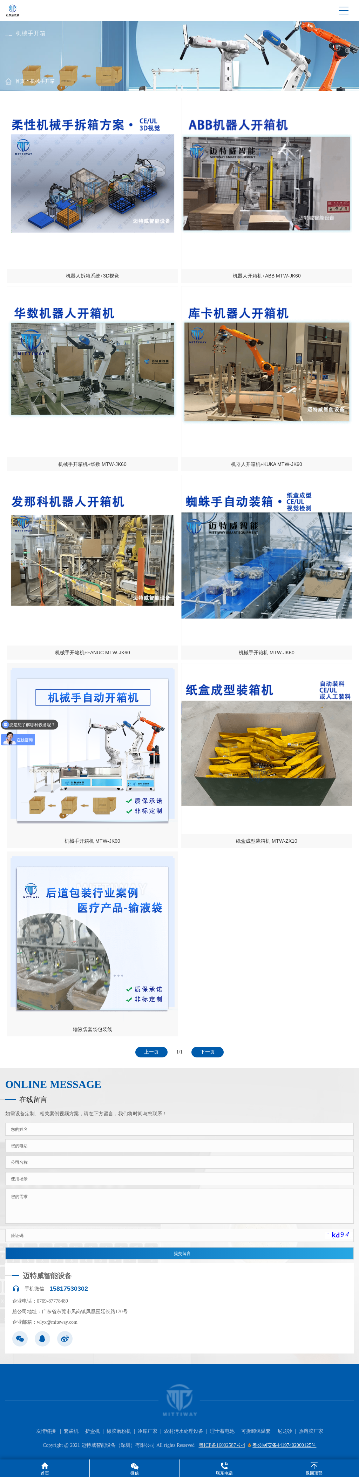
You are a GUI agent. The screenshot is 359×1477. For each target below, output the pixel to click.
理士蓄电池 (222, 1431)
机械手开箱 (42, 81)
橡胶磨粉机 (119, 1431)
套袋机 (71, 1431)
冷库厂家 (147, 1431)
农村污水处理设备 (183, 1431)
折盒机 (92, 1431)
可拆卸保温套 (256, 1431)
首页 (20, 81)
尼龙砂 (284, 1431)
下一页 (207, 1052)
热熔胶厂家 (311, 1431)
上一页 (151, 1052)
